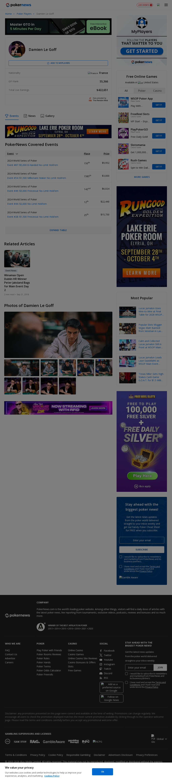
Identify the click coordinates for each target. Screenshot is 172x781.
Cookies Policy (51, 775)
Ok (102, 771)
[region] (86, 772)
